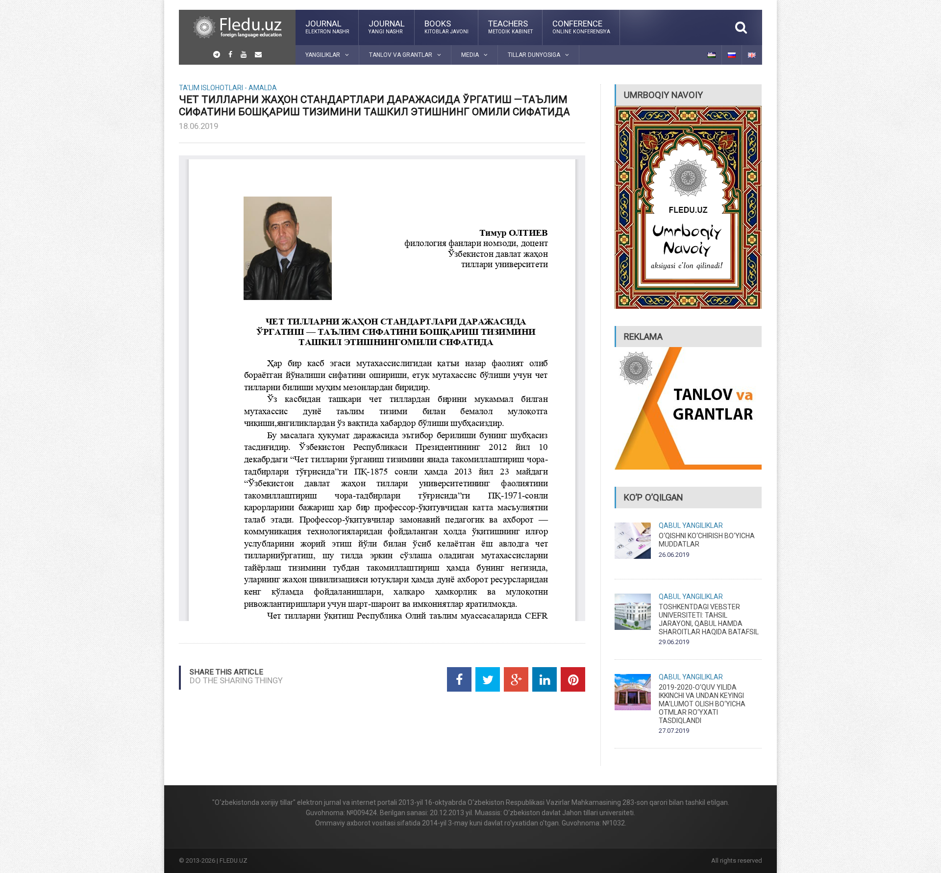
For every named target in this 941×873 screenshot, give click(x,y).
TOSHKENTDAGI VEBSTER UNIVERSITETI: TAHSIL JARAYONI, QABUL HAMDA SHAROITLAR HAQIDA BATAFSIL (709, 619)
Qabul (670, 525)
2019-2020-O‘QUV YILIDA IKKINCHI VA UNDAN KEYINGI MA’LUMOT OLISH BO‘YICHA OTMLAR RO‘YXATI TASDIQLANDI (702, 703)
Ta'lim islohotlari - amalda (228, 88)
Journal (327, 26)
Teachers (510, 26)
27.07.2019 (674, 730)
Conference (581, 26)
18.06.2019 (198, 126)
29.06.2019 (674, 642)
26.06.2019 (674, 554)
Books (446, 26)
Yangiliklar (702, 525)
